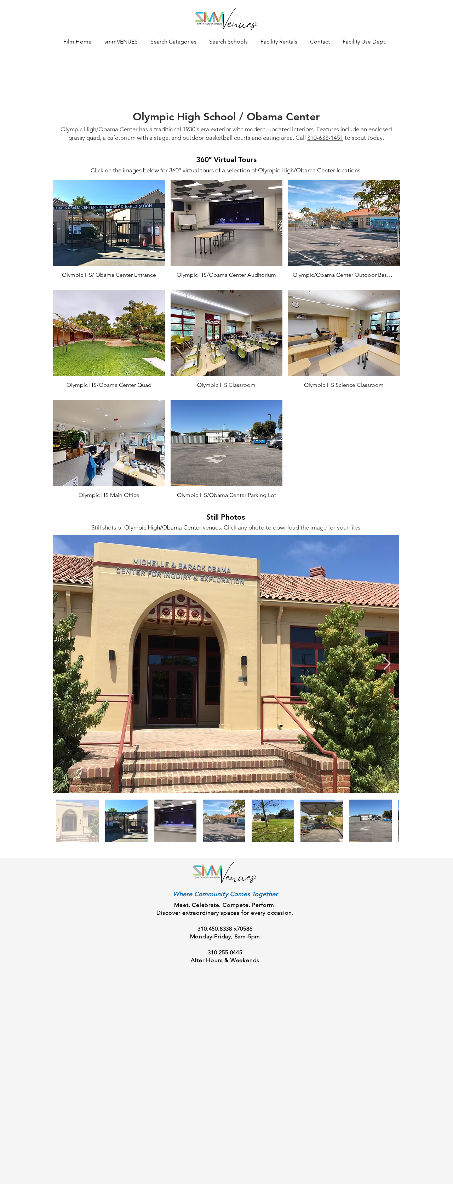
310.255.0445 (225, 952)
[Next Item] (387, 664)
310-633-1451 (325, 137)
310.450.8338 (214, 928)
